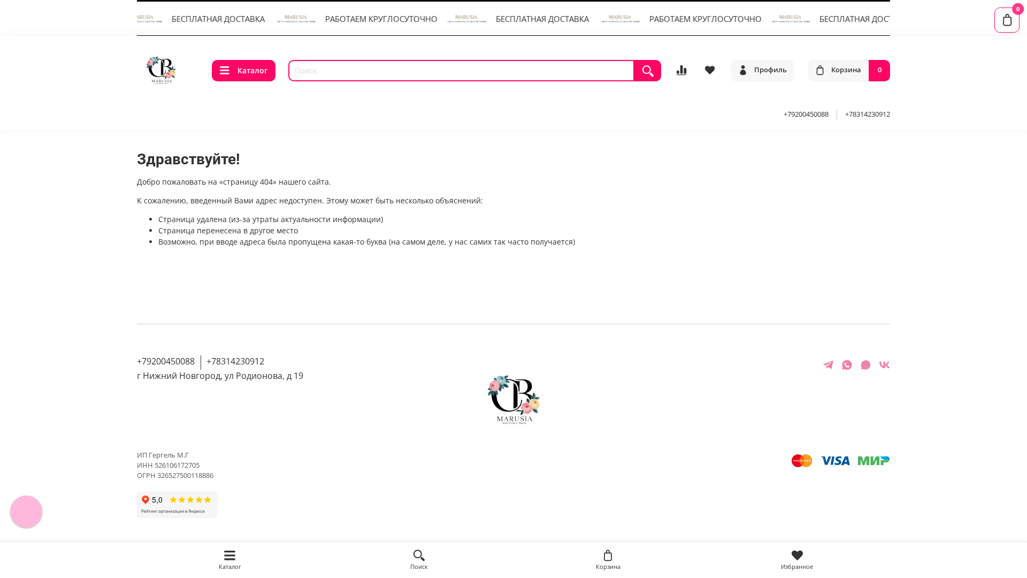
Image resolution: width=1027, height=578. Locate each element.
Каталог (252, 70)
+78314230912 (867, 114)
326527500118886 (185, 475)
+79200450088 (806, 114)
